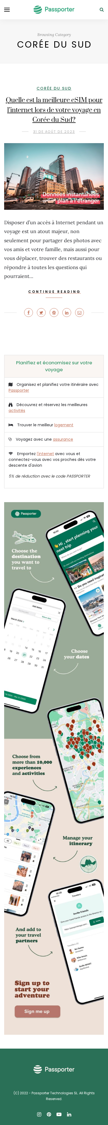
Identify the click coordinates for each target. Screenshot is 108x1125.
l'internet (45, 453)
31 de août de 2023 (54, 131)
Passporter (19, 390)
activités (17, 410)
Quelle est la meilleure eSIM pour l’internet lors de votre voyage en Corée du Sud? (54, 110)
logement (63, 425)
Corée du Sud (54, 88)
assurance (63, 439)
